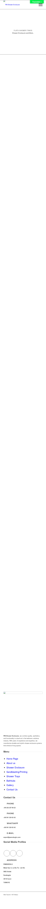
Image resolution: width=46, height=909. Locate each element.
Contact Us (12, 789)
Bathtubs (10, 780)
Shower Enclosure (15, 767)
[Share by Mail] (19, 853)
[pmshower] (19, 4)
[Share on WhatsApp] (13, 853)
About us (10, 763)
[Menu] (39, 4)
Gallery (10, 785)
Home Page (12, 758)
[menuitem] (39, 4)
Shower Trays (13, 776)
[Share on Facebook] (7, 853)
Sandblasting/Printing (16, 771)
